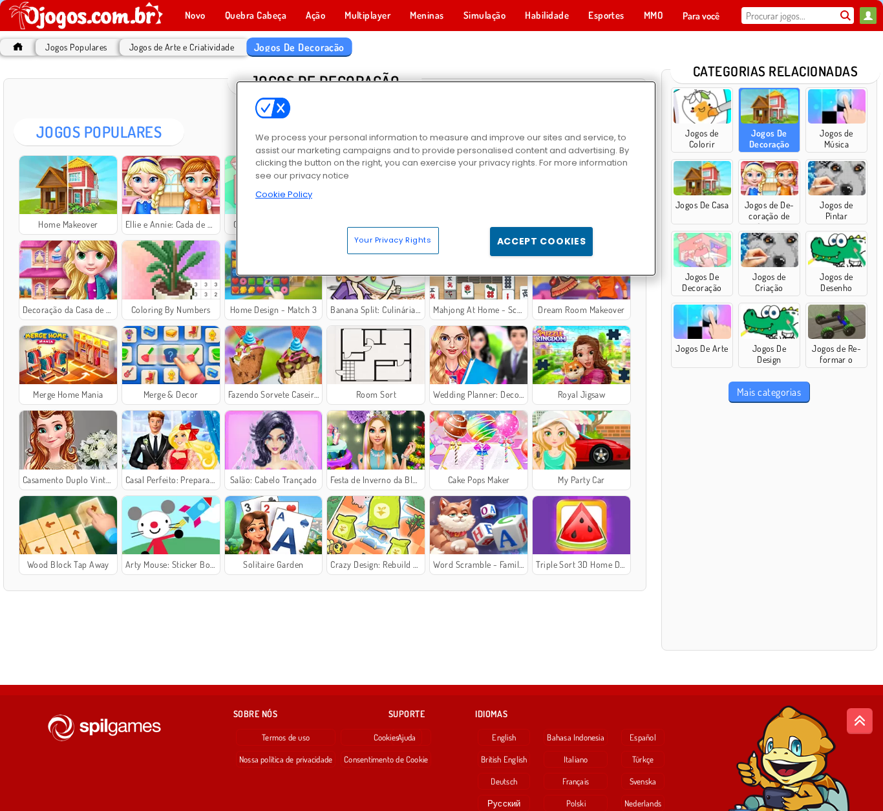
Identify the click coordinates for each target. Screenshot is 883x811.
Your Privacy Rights (393, 240)
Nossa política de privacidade (285, 759)
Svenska (643, 781)
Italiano (576, 759)
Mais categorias (769, 391)
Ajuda (407, 737)
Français (575, 781)
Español (643, 737)
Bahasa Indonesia (575, 737)
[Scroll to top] (860, 721)
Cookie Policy (283, 194)
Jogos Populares (76, 46)
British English (504, 759)
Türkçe (643, 759)
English (504, 737)
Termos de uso (286, 737)
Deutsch (504, 781)
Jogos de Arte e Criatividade (181, 46)
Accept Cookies (541, 241)
